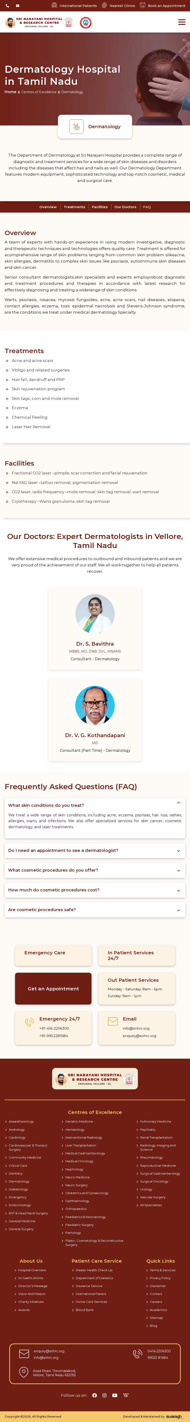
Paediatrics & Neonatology (85, 1217)
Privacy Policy (160, 1278)
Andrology (17, 1129)
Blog (153, 1325)
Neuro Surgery (76, 1185)
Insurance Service (89, 1286)
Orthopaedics (75, 1209)
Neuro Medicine (77, 1177)
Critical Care (18, 1165)
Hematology (74, 1129)
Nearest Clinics (122, 6)
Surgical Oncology (154, 1181)
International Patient (91, 1294)
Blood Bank (85, 1310)
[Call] (7, 6)
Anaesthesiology (21, 1121)
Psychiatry (147, 1129)
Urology (146, 1189)
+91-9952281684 (53, 1036)
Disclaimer (158, 1286)
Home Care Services (91, 1302)
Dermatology (19, 1181)
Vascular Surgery (152, 1197)
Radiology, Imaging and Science (158, 1147)
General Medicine (22, 1221)
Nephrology (74, 1169)
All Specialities (151, 1205)
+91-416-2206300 (54, 1028)
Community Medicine (25, 1157)
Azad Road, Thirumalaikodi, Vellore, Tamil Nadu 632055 (54, 1373)
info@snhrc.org (136, 1028)
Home (10, 92)
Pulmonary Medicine (155, 1121)
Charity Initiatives (31, 1302)
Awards (23, 1310)
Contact (156, 1294)
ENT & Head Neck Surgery (28, 1213)
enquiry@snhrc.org (139, 1036)
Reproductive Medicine (158, 1165)
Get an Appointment (53, 989)
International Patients (78, 6)
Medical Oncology (79, 1161)
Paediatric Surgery (79, 1225)
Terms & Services (162, 1270)
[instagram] (104, 1395)
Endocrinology (20, 1205)
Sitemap (156, 1318)
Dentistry (15, 1173)
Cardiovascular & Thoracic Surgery (28, 1147)
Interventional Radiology (83, 1137)
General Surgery (21, 1229)
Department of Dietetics (94, 1278)
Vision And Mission (31, 1294)
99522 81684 (158, 1358)
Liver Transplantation (80, 1145)
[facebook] (94, 1395)
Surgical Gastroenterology (160, 1173)
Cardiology (17, 1137)
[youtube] (115, 1395)
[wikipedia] (126, 1395)
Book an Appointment (166, 6)
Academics (158, 1310)
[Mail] (17, 6)
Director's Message (33, 1286)
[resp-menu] (181, 19)
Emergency (17, 1197)
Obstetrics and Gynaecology (86, 1193)
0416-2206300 (159, 1351)
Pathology (73, 1233)
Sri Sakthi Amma (30, 1278)
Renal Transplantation (156, 1137)
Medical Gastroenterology (85, 1153)
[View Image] (86, 23)
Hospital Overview (32, 1270)
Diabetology (18, 1189)
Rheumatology (151, 1157)
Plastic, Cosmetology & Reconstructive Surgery (94, 1243)
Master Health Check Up (94, 1270)
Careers (156, 1302)
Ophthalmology (77, 1201)
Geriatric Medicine (79, 1121)
